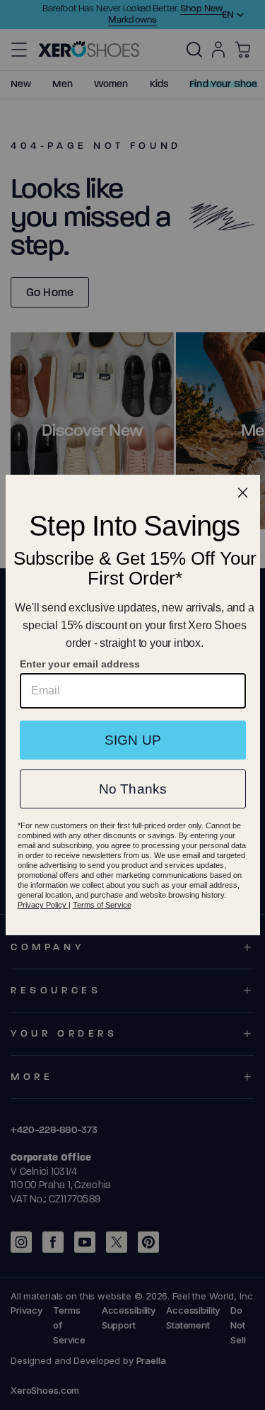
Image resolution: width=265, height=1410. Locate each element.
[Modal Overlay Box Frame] (133, 705)
